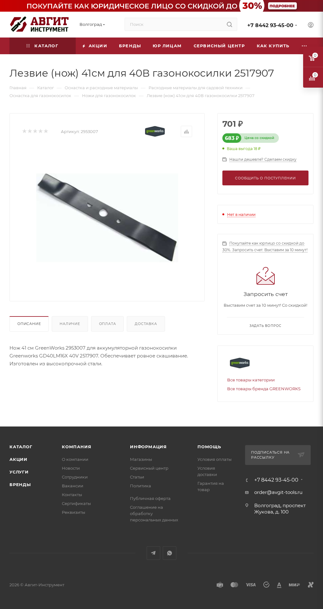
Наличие (70, 324)
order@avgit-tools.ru (278, 492)
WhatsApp (169, 553)
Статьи (137, 476)
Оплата (107, 324)
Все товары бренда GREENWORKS (264, 388)
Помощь (209, 446)
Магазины (141, 459)
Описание (29, 324)
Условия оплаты (214, 459)
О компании (75, 459)
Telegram (153, 553)
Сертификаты (76, 503)
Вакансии (72, 485)
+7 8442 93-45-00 (270, 25)
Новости (71, 468)
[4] (40, 132)
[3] (35, 132)
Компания (76, 446)
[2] (29, 132)
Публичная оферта (150, 498)
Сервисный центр (149, 468)
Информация (148, 446)
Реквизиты (73, 512)
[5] (45, 132)
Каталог (20, 446)
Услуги (19, 471)
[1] (24, 132)
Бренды (20, 484)
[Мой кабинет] (311, 26)
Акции (18, 459)
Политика (140, 485)
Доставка (146, 324)
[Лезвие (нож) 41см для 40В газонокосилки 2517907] (107, 218)
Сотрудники (75, 476)
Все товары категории (251, 379)
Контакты (72, 494)
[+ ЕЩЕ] (304, 46)
